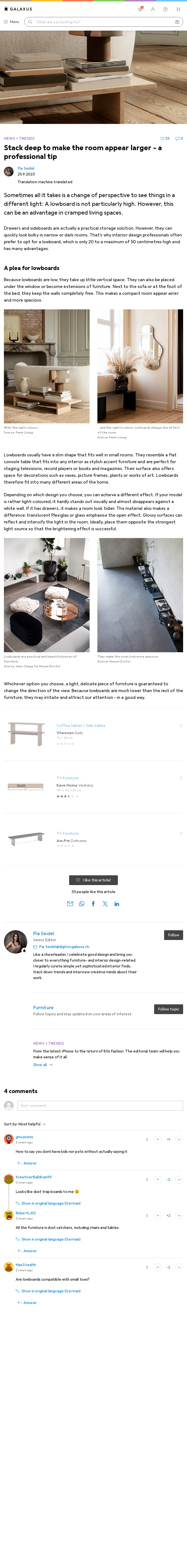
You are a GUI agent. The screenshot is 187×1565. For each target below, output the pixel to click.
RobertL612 (26, 1213)
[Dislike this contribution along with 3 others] (179, 1215)
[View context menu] (147, 1139)
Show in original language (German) (51, 1203)
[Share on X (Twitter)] (105, 903)
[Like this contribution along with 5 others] (158, 1179)
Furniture (43, 1008)
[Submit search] (30, 22)
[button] (181, 726)
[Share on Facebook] (93, 903)
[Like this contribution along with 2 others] (158, 1139)
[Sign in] (153, 9)
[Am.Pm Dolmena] (93, 839)
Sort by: (11, 1124)
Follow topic (168, 1009)
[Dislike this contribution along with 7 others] (179, 1179)
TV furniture (67, 778)
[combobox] (31, 1124)
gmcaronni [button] (24, 1137)
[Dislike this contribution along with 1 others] (179, 1139)
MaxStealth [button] (26, 1264)
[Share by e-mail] (70, 903)
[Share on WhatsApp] (82, 903)
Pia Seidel (26, 168)
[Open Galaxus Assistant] (165, 9)
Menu (14, 21)
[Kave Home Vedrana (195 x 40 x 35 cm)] (93, 787)
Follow (173, 935)
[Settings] (140, 9)
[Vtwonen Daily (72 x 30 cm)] (93, 734)
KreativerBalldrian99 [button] (34, 1177)
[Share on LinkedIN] (117, 903)
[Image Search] (177, 22)
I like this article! (97, 880)
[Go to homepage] (18, 9)
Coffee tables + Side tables (80, 725)
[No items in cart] (178, 9)
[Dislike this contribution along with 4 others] (179, 1267)
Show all (40, 1064)
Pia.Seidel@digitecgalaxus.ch (64, 946)
